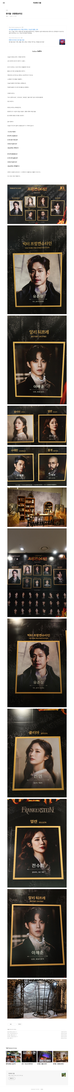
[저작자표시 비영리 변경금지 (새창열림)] (24, 1024)
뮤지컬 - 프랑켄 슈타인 (11, 1036)
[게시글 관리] (15, 1024)
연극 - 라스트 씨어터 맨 (11, 1033)
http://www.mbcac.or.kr (14, 37)
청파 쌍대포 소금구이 (11, 1031)
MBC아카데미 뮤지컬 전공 (16, 40)
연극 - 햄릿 (9, 1038)
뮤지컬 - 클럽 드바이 (11, 1034)
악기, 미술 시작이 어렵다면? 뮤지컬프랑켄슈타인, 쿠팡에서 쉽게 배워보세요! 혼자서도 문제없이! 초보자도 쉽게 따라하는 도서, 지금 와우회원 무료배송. (36, 32)
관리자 (42, 1089)
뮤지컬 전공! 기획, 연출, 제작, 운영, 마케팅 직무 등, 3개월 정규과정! (26, 42)
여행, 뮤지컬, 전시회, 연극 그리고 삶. (15, 1075)
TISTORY (37, 1089)
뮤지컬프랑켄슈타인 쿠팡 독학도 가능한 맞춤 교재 (23, 29)
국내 (8, 1029)
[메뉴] (3, 2)
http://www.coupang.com (15, 27)
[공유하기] (13, 1024)
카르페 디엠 (37, 3)
